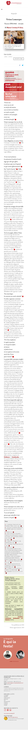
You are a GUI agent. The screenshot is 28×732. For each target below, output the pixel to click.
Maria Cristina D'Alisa (15, 28)
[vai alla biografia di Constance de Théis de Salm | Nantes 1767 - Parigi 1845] (7, 654)
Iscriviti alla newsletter (9, 713)
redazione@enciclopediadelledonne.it (15, 682)
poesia (5, 56)
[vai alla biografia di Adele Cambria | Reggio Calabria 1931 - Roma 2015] (20, 654)
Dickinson (7, 457)
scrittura (10, 56)
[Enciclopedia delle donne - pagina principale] (14, 3)
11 (19, 432)
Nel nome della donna (13, 717)
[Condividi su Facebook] (19, 65)
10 (5, 560)
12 (8, 444)
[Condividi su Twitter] (22, 65)
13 (15, 517)
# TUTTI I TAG (18, 58)
